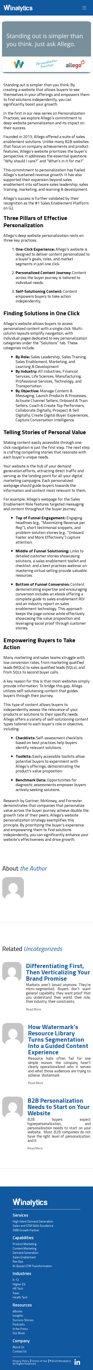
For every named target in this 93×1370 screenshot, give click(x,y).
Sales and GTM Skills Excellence (33, 1225)
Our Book (19, 1333)
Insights (18, 1315)
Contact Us (20, 1351)
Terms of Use (39, 1361)
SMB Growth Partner (26, 1230)
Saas (16, 1293)
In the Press (20, 1329)
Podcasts (19, 1324)
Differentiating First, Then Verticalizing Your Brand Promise (58, 972)
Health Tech (20, 1297)
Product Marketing (25, 1244)
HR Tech (18, 1288)
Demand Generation (25, 1252)
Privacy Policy (21, 1361)
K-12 (16, 1279)
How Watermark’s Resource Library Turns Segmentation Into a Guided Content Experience (58, 1039)
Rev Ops (18, 1261)
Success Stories (23, 1320)
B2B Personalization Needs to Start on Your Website (59, 1107)
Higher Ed (19, 1284)
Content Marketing (25, 1248)
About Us (18, 1347)
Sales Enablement (24, 1257)
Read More (33, 1009)
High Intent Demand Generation (33, 1221)
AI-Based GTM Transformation (32, 1266)
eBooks (18, 1311)
